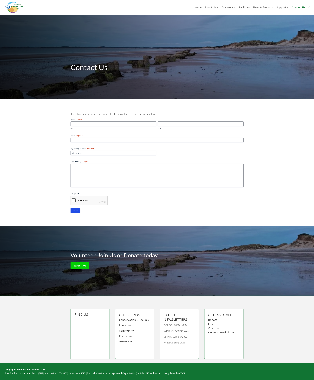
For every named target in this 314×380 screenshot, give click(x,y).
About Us (210, 7)
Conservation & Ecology (134, 320)
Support (281, 7)
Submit (75, 210)
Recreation (126, 336)
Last (159, 128)
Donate (212, 320)
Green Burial (127, 341)
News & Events (262, 7)
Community (126, 330)
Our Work (227, 7)
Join (210, 324)
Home (198, 7)
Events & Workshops (221, 332)
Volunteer (214, 328)
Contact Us (298, 7)
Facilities (244, 7)
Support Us (80, 265)
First (72, 128)
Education (125, 325)
